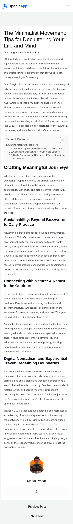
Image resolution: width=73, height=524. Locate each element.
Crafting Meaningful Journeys (23, 145)
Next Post (37, 516)
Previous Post (37, 506)
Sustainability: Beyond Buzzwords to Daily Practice (37, 148)
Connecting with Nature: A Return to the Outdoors (36, 152)
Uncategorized (13, 52)
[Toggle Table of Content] (61, 140)
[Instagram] (36, 491)
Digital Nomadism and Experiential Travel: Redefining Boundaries (39, 157)
